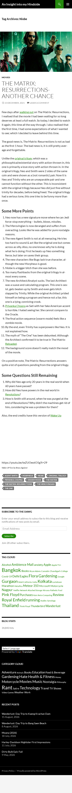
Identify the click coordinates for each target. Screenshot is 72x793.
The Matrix (51, 480)
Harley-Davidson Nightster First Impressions (26, 742)
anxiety (38, 564)
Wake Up (55, 415)
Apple (47, 564)
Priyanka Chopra (15, 305)
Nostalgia (49, 682)
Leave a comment (39, 102)
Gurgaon (10, 581)
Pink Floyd (10, 594)
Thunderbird (38, 606)
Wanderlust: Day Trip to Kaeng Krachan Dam (26, 713)
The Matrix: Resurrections (18, 484)
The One (9, 488)
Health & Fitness (41, 676)
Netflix (16, 590)
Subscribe (8, 536)
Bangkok (11, 570)
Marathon (8, 585)
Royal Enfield (14, 599)
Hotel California (25, 582)
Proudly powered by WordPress (31, 770)
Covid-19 (7, 576)
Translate (27, 651)
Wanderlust (52, 606)
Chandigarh (55, 571)
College (64, 571)
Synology (51, 600)
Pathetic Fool (56, 590)
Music (37, 681)
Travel (45, 688)
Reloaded (11, 343)
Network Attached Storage (31, 590)
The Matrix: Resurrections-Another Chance (28, 90)
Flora (33, 576)
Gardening (47, 575)
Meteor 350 (31, 586)
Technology (30, 688)
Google (61, 576)
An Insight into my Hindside (21, 4)
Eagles (24, 576)
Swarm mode (34, 480)
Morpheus (27, 475)
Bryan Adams (35, 571)
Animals (20, 672)
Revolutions (12, 394)
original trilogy (23, 158)
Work (27, 692)
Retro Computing (45, 595)
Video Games (8, 692)
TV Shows (55, 688)
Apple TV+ (56, 565)
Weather (19, 692)
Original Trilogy (57, 475)
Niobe (41, 475)
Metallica (19, 586)
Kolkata (45, 581)
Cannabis (45, 571)
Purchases (26, 595)
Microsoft (44, 585)
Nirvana (46, 590)
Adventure (9, 672)
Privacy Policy (8, 770)
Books (25, 570)
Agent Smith (11, 475)
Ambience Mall (23, 564)
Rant (7, 687)
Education (38, 672)
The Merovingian (46, 484)
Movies (6, 77)
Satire (16, 688)
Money (58, 677)
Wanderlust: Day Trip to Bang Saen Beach (24, 723)
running (33, 600)
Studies (43, 600)
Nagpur (7, 590)
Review (58, 594)
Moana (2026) (9, 732)
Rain (35, 595)
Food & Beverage (55, 672)
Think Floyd (24, 606)
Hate (23, 676)
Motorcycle (57, 585)
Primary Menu (68, 4)
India (34, 582)
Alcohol (6, 564)
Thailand (10, 605)
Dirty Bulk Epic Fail (12, 751)
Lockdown (57, 582)
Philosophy (61, 682)
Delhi (15, 576)
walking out (27, 112)
